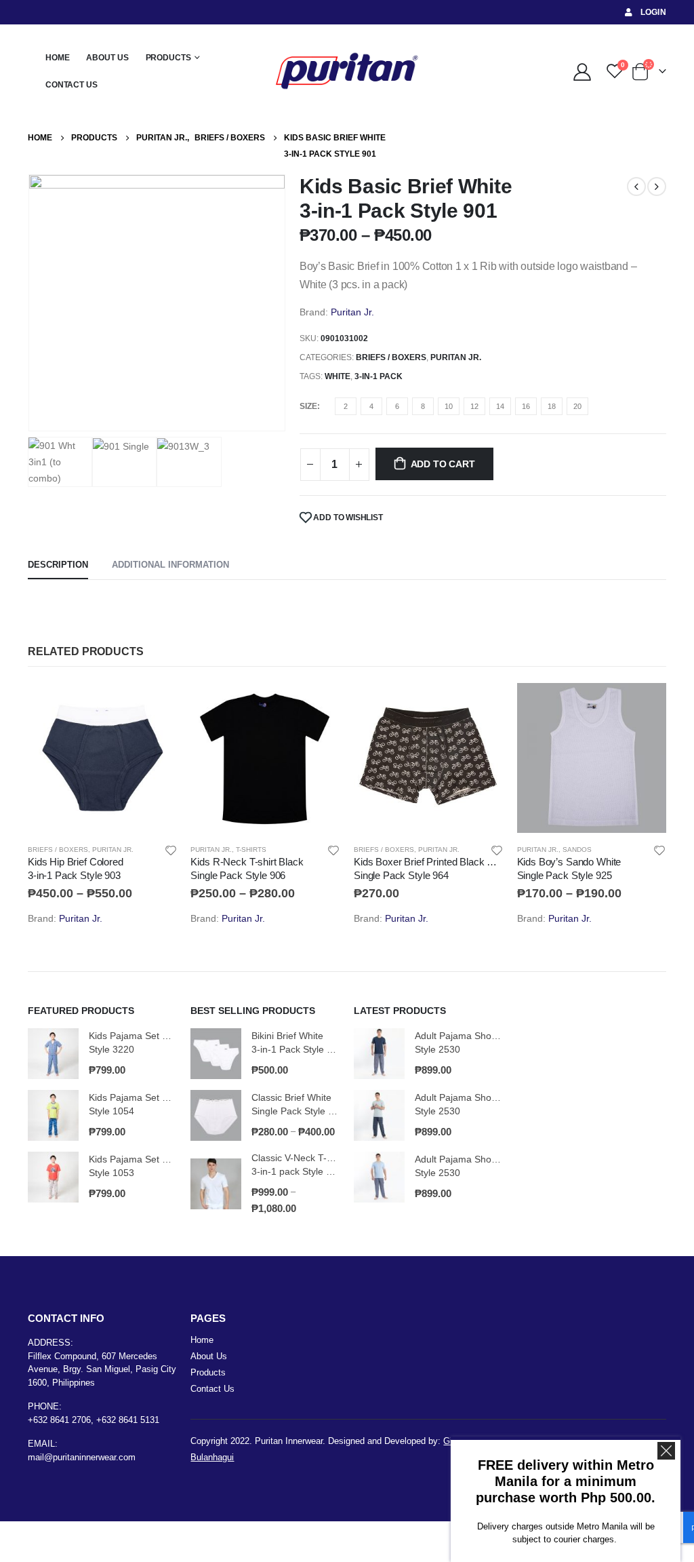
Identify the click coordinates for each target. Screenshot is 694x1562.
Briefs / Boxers (391, 357)
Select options (154, 705)
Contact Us (71, 85)
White (337, 376)
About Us (107, 57)
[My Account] (582, 71)
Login (653, 12)
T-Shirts (251, 849)
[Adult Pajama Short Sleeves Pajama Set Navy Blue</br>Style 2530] (379, 1053)
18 (552, 406)
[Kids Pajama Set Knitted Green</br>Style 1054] (53, 1115)
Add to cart (443, 463)
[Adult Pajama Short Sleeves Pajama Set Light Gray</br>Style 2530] (379, 1115)
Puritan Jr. (352, 312)
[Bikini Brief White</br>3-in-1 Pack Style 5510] (215, 1053)
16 (526, 406)
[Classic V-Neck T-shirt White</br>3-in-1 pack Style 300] (215, 1183)
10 (449, 406)
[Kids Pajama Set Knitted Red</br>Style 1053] (53, 1177)
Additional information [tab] (170, 565)
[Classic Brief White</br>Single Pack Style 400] (215, 1115)
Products (168, 57)
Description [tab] (58, 565)
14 (500, 406)
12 (474, 406)
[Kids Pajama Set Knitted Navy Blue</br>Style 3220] (53, 1053)
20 (577, 406)
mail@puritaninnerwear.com (82, 1457)
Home (57, 57)
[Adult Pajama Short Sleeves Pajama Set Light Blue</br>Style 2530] (379, 1177)
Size (308, 406)
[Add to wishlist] (171, 849)
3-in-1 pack (378, 376)
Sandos (577, 849)
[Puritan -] (347, 70)
